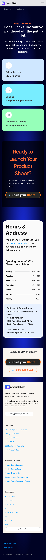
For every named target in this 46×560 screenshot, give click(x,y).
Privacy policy (8, 548)
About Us (8, 520)
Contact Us (9, 500)
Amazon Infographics (12, 473)
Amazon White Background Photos (17, 481)
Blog (6, 524)
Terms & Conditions (9, 543)
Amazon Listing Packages (14, 465)
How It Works (10, 504)
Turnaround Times (11, 512)
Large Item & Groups (12, 438)
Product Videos (10, 442)
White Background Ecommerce (16, 430)
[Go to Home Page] (9, 3)
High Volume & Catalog (13, 450)
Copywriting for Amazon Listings (16, 477)
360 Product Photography (14, 446)
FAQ (6, 516)
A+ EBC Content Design (13, 469)
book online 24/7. (18, 243)
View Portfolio (10, 496)
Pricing (7, 508)
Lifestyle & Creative (12, 434)
